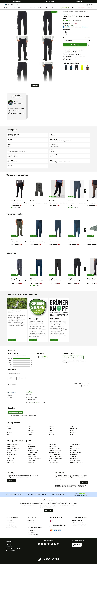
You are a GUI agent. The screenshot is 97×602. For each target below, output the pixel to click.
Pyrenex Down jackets (54, 452)
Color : (66, 29)
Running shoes (31, 454)
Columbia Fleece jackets (55, 456)
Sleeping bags (10, 462)
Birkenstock (73, 432)
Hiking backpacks (32, 446)
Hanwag (72, 430)
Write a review (78, 20)
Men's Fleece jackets (12, 454)
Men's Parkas (10, 452)
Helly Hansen (31, 432)
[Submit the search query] (83, 5)
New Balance (73, 428)
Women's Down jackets (12, 444)
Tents (8, 456)
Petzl (71, 434)
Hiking (19, 7)
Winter (47, 7)
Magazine (90, 7)
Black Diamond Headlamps (55, 458)
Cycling (40, 7)
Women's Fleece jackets (13, 448)
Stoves (29, 444)
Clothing (6, 7)
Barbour (30, 434)
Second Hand (65, 7)
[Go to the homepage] (64, 11)
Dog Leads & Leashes (75, 452)
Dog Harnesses (74, 450)
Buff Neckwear (74, 458)
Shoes (13, 7)
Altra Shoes (73, 456)
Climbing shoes (32, 456)
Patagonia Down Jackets (76, 462)
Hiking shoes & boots (33, 450)
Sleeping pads (10, 458)
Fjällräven (51, 426)
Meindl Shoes (52, 460)
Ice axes (30, 448)
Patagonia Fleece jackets (55, 450)
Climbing (32, 7)
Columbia (51, 428)
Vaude (65, 14)
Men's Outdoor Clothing (73, 11)
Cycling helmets (32, 460)
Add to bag (75, 45)
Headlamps (10, 460)
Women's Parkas (11, 446)
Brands (73, 7)
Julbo (71, 426)
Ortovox (9, 428)
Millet (29, 428)
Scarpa (51, 430)
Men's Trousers (82, 11)
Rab (8, 430)
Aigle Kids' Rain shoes (54, 448)
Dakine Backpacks (53, 462)
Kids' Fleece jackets (54, 446)
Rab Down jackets (74, 448)
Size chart (87, 37)
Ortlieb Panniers (74, 454)
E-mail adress (59, 479)
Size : (64, 37)
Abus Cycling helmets (75, 460)
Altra (29, 426)
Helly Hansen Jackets (54, 454)
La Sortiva (9, 432)
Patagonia (9, 426)
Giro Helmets (73, 446)
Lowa (8, 434)
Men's (66, 11)
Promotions (82, 7)
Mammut (51, 434)
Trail (26, 7)
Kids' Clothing (52, 444)
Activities (54, 7)
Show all (34, 85)
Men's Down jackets (12, 450)
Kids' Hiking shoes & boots (34, 458)
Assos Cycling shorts (75, 444)
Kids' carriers (31, 462)
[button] (22, 23)
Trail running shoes (32, 452)
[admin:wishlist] (88, 44)
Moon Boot (30, 430)
